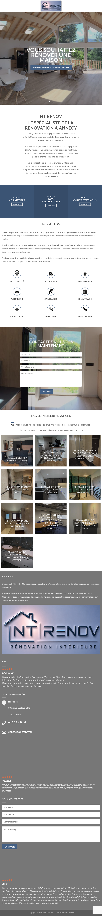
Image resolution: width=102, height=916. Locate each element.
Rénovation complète (79, 425)
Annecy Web (68, 912)
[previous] (5, 58)
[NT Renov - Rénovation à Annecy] (51, 6)
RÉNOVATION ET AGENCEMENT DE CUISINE (66, 430)
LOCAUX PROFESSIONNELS (55, 425)
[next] (96, 58)
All (12, 425)
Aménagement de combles (28, 425)
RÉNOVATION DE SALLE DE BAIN (32, 430)
